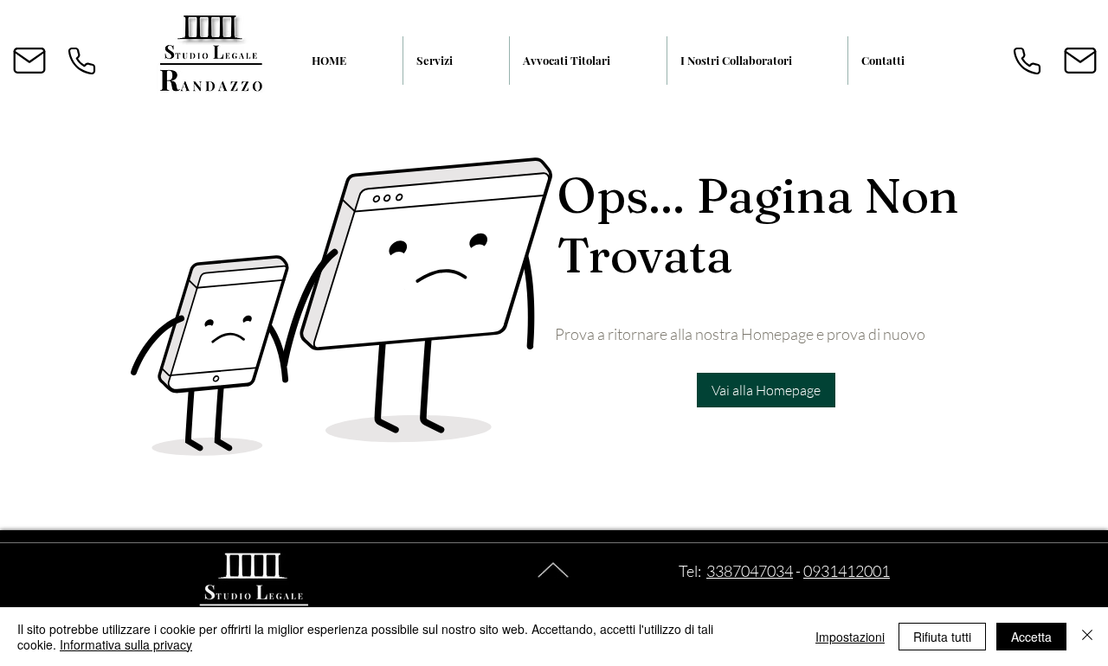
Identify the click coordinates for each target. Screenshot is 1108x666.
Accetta (1031, 636)
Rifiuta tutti (942, 636)
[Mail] (29, 60)
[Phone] (81, 60)
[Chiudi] (1087, 636)
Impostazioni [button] (850, 636)
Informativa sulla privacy (126, 644)
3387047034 (749, 570)
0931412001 (846, 570)
